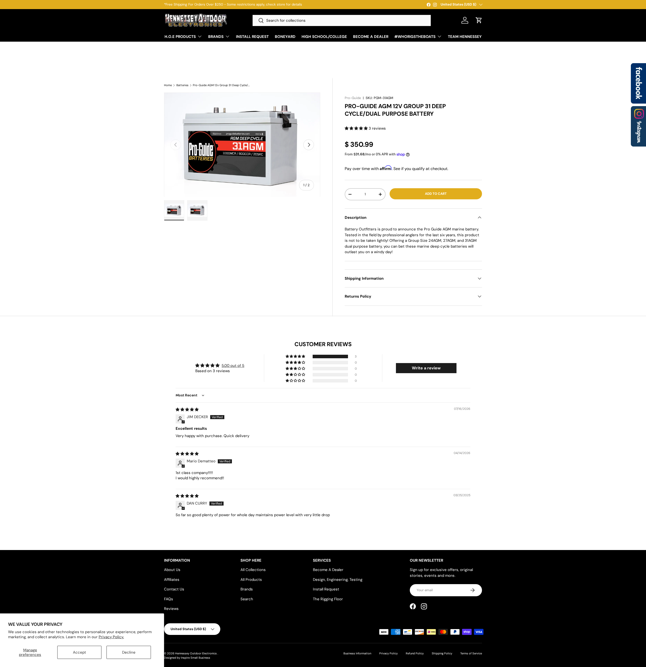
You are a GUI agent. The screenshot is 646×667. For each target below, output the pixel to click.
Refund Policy (415, 653)
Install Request (326, 589)
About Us (172, 569)
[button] (478, 20)
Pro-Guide (353, 98)
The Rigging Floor (328, 599)
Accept (79, 652)
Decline (129, 652)
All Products (251, 579)
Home (168, 85)
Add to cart (436, 194)
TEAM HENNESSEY (465, 36)
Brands (246, 589)
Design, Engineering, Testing (337, 579)
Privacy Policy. (111, 636)
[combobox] (342, 20)
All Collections (253, 569)
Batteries (182, 85)
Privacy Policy (388, 653)
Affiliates (171, 579)
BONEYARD (285, 36)
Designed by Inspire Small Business (187, 657)
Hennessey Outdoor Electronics (196, 653)
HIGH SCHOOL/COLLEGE (324, 36)
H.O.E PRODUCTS (180, 36)
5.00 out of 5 (233, 365)
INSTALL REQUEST (252, 36)
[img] (187, 409)
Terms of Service (471, 653)
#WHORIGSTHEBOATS (415, 36)
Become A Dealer (328, 569)
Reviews (171, 608)
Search (246, 599)
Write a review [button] (426, 368)
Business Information (357, 653)
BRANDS (216, 36)
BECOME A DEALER (370, 36)
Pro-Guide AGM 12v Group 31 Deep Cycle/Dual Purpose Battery (221, 85)
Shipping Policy (442, 653)
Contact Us (174, 589)
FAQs (168, 599)
